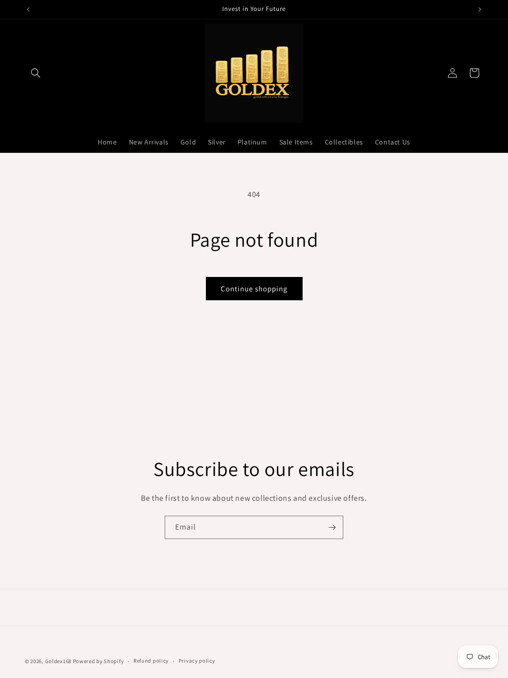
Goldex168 (58, 661)
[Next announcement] (480, 9)
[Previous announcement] (28, 9)
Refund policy (151, 660)
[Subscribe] (332, 527)
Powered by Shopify (98, 661)
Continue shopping (254, 288)
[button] (36, 73)
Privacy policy (197, 660)
